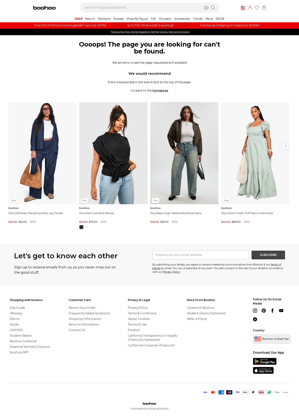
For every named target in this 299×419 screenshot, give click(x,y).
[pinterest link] (264, 310)
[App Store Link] (264, 366)
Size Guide (17, 307)
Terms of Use (137, 324)
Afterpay (16, 313)
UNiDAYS (16, 330)
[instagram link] (255, 310)
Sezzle (14, 324)
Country (258, 330)
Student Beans (20, 335)
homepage (160, 90)
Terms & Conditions (142, 313)
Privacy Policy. (171, 271)
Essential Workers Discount (30, 346)
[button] (242, 8)
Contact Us (77, 330)
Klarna (14, 319)
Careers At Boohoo (201, 307)
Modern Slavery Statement (206, 313)
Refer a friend (197, 319)
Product (134, 330)
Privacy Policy (138, 307)
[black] (81, 227)
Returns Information (84, 324)
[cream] (86, 227)
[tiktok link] (255, 319)
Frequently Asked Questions (89, 313)
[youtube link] (281, 310)
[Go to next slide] (286, 146)
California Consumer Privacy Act (151, 345)
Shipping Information (85, 319)
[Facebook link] (272, 310)
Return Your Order (82, 307)
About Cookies (138, 319)
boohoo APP (19, 352)
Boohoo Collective (23, 341)
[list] (149, 167)
